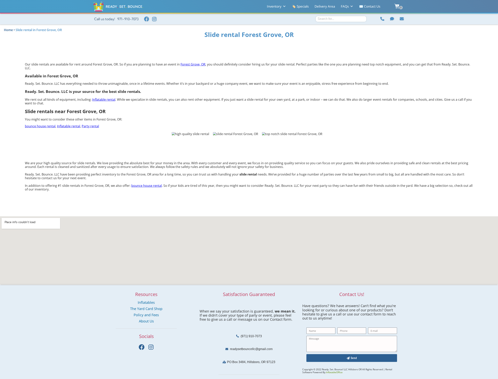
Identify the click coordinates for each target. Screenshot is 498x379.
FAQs (345, 6)
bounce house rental (40, 126)
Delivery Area (325, 6)
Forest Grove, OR (193, 64)
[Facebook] (146, 19)
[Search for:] (341, 19)
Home (8, 30)
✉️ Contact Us (369, 6)
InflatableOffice (334, 372)
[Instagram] (154, 19)
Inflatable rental (103, 99)
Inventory (274, 6)
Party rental (90, 126)
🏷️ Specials (300, 6)
